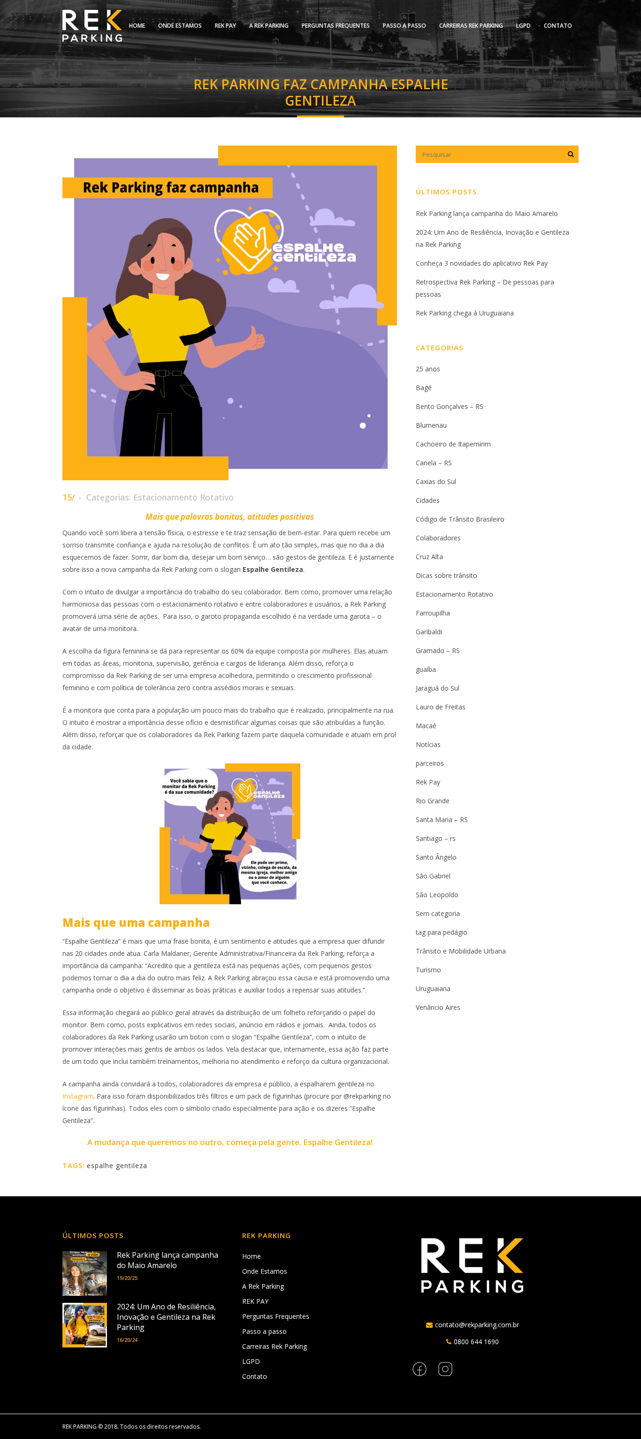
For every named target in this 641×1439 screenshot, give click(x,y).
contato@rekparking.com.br (477, 1324)
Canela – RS (434, 462)
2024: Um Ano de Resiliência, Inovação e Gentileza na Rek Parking (166, 1316)
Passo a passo (264, 1331)
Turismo (428, 969)
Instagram (77, 1096)
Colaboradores (438, 537)
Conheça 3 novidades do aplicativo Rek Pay (482, 263)
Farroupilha (433, 612)
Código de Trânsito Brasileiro (460, 519)
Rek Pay (428, 781)
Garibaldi (429, 631)
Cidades (428, 500)
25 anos (428, 368)
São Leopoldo (437, 894)
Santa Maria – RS (442, 819)
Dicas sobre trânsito (446, 575)
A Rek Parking (263, 1286)
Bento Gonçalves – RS (449, 406)
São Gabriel (433, 875)
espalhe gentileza (117, 1165)
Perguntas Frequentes (275, 1316)
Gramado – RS (438, 650)
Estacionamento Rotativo (183, 497)
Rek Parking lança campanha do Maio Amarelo (487, 213)
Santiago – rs (436, 838)
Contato (254, 1376)
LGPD (251, 1361)
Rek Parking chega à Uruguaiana (465, 312)
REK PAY (255, 1301)
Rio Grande (433, 800)
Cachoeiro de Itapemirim (453, 443)
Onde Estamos (264, 1271)
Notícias (428, 744)
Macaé (426, 725)
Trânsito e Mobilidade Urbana (461, 951)
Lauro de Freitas (440, 706)
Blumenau (431, 425)
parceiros (430, 763)
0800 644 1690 (476, 1341)
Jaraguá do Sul (437, 688)
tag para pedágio (441, 932)
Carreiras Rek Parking (274, 1346)
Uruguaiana (433, 988)
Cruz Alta (429, 556)
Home (251, 1256)
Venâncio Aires (438, 1007)
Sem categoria (438, 913)
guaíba (426, 669)
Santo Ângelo (436, 857)
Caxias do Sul (436, 481)
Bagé (424, 387)
